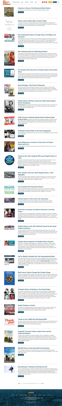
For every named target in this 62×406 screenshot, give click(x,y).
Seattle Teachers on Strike (26, 305)
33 (37, 383)
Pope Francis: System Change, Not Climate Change (34, 272)
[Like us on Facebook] (29, 392)
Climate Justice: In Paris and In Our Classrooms (33, 199)
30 (33, 383)
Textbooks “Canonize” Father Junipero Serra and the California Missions (34, 332)
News (22, 2)
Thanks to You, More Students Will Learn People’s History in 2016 (37, 157)
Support (31, 2)
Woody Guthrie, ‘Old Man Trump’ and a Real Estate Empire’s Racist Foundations (37, 102)
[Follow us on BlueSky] (31, 392)
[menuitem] (16, 2)
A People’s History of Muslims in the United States (34, 289)
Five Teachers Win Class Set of (37, 71)
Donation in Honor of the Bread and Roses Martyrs (34, 8)
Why (17, 395)
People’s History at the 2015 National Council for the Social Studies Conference (37, 227)
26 (27, 383)
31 (34, 383)
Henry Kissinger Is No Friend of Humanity (31, 85)
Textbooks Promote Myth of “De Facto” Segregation (34, 131)
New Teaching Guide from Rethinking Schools (32, 51)
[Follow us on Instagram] (33, 392)
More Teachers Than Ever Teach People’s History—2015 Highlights (35, 174)
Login (55, 2)
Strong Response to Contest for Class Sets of (35, 143)
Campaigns (27, 2)
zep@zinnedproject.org (32, 399)
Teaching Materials (16, 2)
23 (23, 383)
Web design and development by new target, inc (31, 401)
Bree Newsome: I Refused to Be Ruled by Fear (32, 367)
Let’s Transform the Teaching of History (30, 187)
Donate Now (50, 2)
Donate (39, 395)
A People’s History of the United (48, 146)
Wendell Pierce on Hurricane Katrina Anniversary (34, 348)
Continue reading (21, 12)
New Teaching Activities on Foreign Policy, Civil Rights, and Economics (37, 36)
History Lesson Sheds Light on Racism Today (32, 21)
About (36, 2)
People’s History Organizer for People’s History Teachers (36, 242)
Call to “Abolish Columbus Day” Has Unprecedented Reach (36, 256)
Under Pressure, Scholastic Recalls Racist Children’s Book (36, 117)
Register (49, 395)
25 (26, 383)
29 (31, 383)
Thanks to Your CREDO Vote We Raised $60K (32, 319)
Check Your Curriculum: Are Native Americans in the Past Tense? (36, 211)
